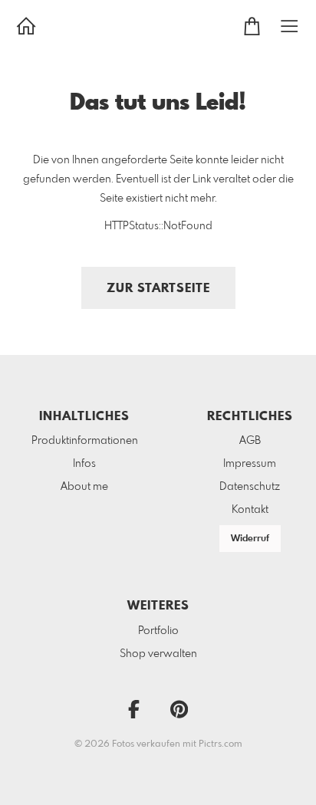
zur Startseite (158, 288)
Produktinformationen (84, 440)
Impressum (249, 463)
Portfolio (158, 631)
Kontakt (250, 509)
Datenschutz (249, 486)
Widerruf (250, 539)
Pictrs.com (220, 744)
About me (84, 486)
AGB (250, 440)
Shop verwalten (158, 654)
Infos (84, 463)
